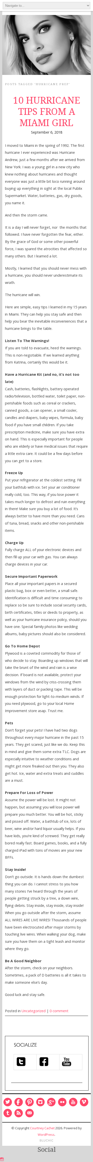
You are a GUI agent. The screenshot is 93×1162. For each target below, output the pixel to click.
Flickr (62, 1102)
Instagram (40, 1102)
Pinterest (29, 1102)
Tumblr (7, 1113)
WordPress (46, 1134)
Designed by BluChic (46, 1140)
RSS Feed (18, 1113)
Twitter (7, 1102)
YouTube (73, 1102)
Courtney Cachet (42, 1128)
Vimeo (84, 1102)
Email (29, 1113)
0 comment (59, 1010)
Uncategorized (34, 1010)
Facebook (18, 1102)
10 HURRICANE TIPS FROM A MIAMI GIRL (46, 111)
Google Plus (51, 1102)
